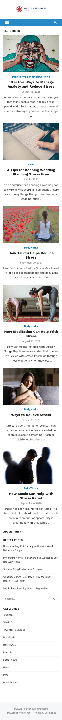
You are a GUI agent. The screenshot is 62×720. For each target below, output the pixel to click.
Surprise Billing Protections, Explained (23, 569)
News (46, 76)
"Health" (7, 622)
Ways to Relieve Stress (31, 415)
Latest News (34, 76)
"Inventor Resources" (14, 630)
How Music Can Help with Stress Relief (31, 496)
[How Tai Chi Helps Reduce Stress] (31, 224)
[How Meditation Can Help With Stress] (31, 303)
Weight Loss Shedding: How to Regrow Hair (25, 588)
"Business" (8, 615)
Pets (5, 675)
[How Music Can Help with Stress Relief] (31, 465)
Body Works (31, 247)
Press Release (10, 682)
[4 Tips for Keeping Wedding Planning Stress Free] (31, 141)
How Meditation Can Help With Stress (31, 334)
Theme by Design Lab (44, 712)
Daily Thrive (19, 76)
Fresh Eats (9, 652)
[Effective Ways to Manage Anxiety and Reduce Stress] (31, 53)
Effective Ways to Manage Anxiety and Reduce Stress (31, 84)
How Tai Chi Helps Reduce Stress (31, 255)
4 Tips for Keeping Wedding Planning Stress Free (31, 172)
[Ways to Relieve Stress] (31, 386)
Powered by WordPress (19, 712)
